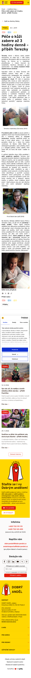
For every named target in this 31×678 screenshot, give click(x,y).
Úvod (3, 9)
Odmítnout (15, 359)
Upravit (14, 354)
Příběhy (5, 305)
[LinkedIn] (13, 561)
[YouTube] (17, 561)
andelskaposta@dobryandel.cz (15, 547)
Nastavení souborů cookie (15, 662)
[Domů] (5, 2)
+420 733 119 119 (15, 526)
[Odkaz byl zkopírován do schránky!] (11, 293)
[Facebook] (4, 561)
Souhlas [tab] (5, 322)
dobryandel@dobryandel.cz (15, 544)
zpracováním (14, 572)
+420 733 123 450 (15, 529)
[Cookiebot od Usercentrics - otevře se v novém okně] (21, 318)
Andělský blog (11, 9)
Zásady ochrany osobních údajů (15, 659)
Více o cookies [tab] (24, 322)
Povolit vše (15, 349)
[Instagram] (9, 561)
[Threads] (26, 561)
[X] (22, 561)
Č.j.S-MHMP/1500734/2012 (10, 621)
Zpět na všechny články (12, 21)
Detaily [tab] (14, 322)
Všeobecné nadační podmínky (14, 665)
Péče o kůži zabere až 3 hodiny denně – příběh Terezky (12, 12)
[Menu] (28, 2)
